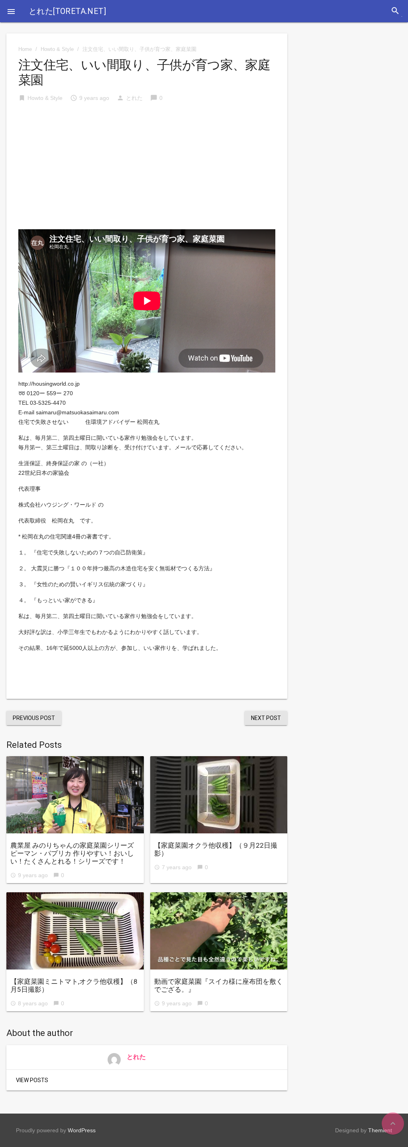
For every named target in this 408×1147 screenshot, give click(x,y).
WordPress (82, 1130)
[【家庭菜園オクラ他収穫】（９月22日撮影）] (219, 794)
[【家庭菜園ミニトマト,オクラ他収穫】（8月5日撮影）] (75, 930)
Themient (380, 1130)
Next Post (266, 718)
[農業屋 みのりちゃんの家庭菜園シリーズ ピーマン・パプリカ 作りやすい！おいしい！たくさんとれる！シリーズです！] (75, 794)
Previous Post (34, 718)
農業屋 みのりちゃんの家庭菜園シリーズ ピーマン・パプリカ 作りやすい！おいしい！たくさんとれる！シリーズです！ (75, 853)
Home (25, 49)
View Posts (32, 1080)
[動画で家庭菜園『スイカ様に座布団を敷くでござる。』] (219, 930)
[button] (11, 11)
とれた (134, 98)
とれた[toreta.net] (67, 11)
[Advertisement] (146, 169)
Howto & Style (57, 49)
